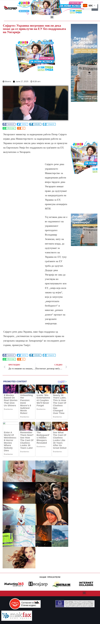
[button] (52, 17)
